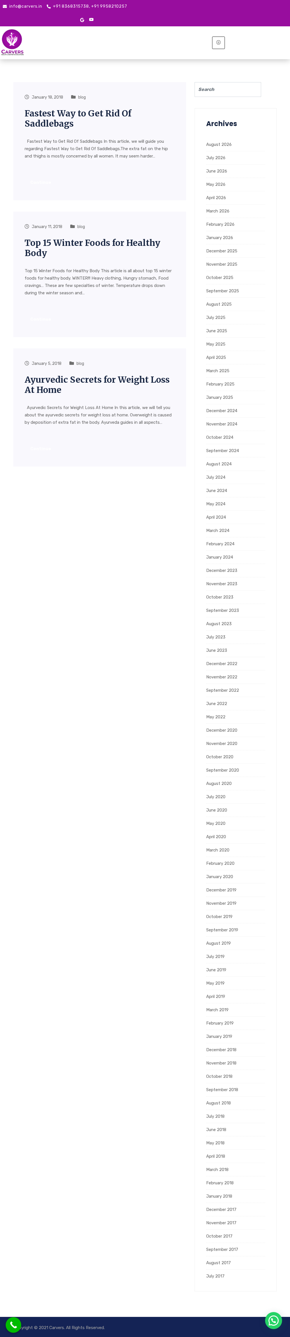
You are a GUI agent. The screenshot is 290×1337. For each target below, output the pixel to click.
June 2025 (216, 330)
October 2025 (219, 277)
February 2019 (220, 1023)
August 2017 (218, 1262)
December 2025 (221, 251)
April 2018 (215, 1156)
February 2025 (220, 384)
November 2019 (221, 903)
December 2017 (221, 1209)
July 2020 (215, 796)
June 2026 (216, 171)
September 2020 (222, 770)
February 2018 (220, 1182)
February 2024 (220, 543)
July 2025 (215, 317)
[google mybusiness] (82, 19)
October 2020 (219, 756)
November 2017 (221, 1222)
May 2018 (215, 1143)
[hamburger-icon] (218, 43)
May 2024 (215, 503)
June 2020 (216, 810)
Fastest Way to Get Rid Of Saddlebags (78, 118)
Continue (41, 182)
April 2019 (215, 996)
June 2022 (216, 703)
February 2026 (220, 224)
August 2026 (219, 144)
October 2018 (219, 1076)
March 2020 (217, 850)
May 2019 (215, 983)
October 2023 (219, 597)
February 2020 (220, 863)
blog (82, 97)
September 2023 (222, 610)
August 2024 (219, 464)
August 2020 (219, 783)
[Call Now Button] (13, 1325)
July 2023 (215, 637)
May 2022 (215, 716)
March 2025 (217, 370)
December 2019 (221, 890)
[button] (273, 1320)
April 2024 (216, 517)
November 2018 (221, 1063)
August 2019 (218, 943)
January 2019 (219, 1036)
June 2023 (216, 650)
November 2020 (221, 743)
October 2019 (219, 916)
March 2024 (217, 530)
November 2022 (221, 677)
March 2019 (217, 1009)
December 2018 (221, 1049)
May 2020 (215, 823)
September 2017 (222, 1249)
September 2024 (222, 450)
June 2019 (216, 969)
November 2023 (221, 583)
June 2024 (216, 490)
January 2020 (219, 876)
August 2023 (219, 623)
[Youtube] (91, 20)
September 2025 (222, 290)
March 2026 (217, 211)
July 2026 (215, 157)
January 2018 (219, 1196)
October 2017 (219, 1236)
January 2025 (219, 397)
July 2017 (215, 1276)
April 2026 (216, 197)
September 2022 (222, 690)
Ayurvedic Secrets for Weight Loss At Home (97, 384)
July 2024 (215, 477)
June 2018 (216, 1129)
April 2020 (216, 836)
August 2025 (219, 304)
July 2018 (215, 1116)
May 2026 (215, 184)
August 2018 (218, 1103)
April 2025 (216, 357)
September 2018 (222, 1089)
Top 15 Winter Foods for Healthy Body (92, 247)
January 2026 (219, 237)
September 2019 (222, 930)
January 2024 (219, 557)
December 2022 (221, 663)
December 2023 (221, 570)
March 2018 (217, 1169)
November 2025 (221, 264)
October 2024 (219, 437)
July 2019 (215, 956)
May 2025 (215, 344)
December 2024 (221, 410)
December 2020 (221, 730)
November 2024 (221, 424)
